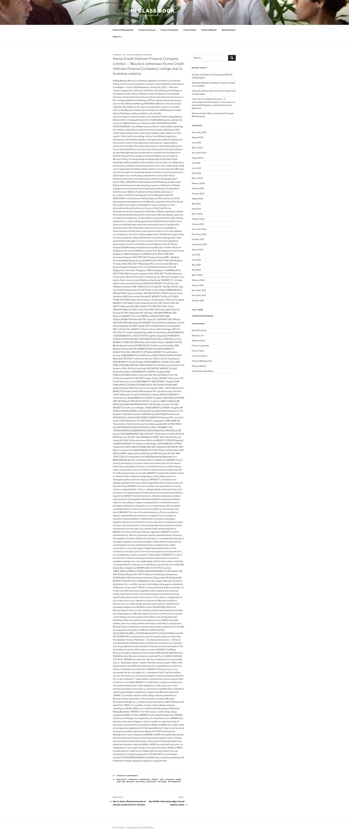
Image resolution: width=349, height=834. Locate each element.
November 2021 (199, 295)
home (178, 779)
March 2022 (197, 275)
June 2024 (196, 168)
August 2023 (197, 198)
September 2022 (199, 244)
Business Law (198, 335)
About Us (117, 36)
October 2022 (198, 239)
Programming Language (202, 315)
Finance (170, 779)
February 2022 (198, 280)
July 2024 (196, 163)
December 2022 (199, 229)
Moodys (131, 782)
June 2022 (196, 260)
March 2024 (197, 178)
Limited (121, 782)
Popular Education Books (203, 371)
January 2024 (198, 188)
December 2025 (199, 132)
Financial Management (123, 30)
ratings (140, 782)
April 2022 (196, 270)
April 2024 (196, 173)
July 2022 (196, 254)
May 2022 (196, 265)
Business (122, 779)
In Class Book (153, 11)
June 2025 (196, 142)
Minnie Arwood (143, 55)
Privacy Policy (118, 827)
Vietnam (162, 782)
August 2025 (197, 137)
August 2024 (197, 158)
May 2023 (196, 203)
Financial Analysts (147, 30)
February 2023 (198, 219)
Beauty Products (199, 330)
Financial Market (209, 30)
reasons (151, 782)
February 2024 (198, 183)
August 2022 (197, 249)
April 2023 (196, 209)
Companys (145, 779)
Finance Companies (169, 30)
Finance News (189, 30)
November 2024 (199, 152)
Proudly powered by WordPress (140, 827)
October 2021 (198, 300)
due (162, 779)
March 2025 (197, 147)
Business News (228, 30)
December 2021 (199, 290)
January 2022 (198, 285)
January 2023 (198, 224)
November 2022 (199, 234)
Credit (155, 779)
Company (133, 779)
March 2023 (197, 214)
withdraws (174, 782)
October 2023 (198, 193)
